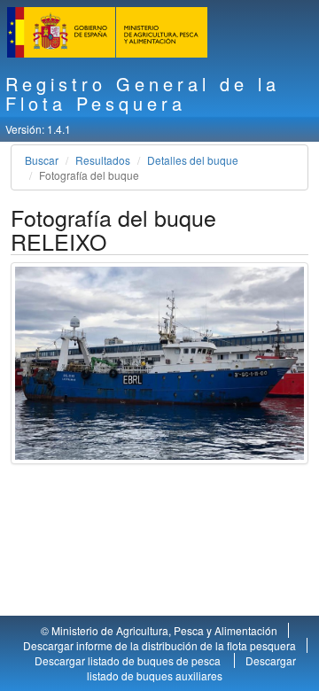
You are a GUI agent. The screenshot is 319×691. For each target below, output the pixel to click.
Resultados (102, 159)
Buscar (41, 159)
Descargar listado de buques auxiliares (191, 668)
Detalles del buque (192, 159)
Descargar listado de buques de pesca (129, 660)
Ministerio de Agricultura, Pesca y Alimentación (164, 630)
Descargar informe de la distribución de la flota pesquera (159, 645)
